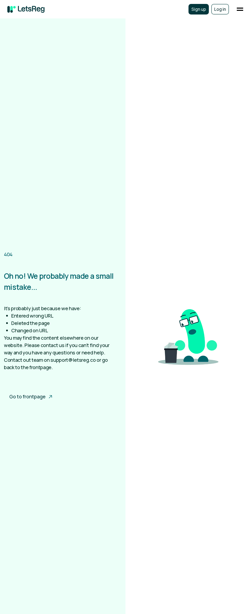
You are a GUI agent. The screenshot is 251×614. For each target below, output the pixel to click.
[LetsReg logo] (26, 9)
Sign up (198, 9)
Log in (220, 9)
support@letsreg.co (73, 360)
